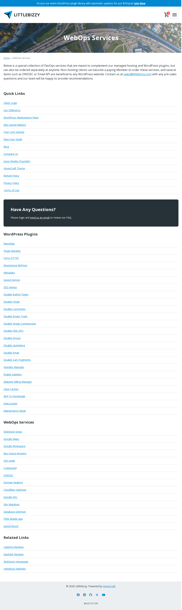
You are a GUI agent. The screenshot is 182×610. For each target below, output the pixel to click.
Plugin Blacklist (12, 251)
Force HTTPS (11, 258)
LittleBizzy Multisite (15, 568)
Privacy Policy (11, 183)
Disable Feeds (12, 301)
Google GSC (10, 497)
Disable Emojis (12, 338)
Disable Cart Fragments (17, 360)
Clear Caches (11, 389)
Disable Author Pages (16, 294)
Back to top (91, 603)
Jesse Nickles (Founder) (17, 161)
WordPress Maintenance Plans (21, 117)
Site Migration (12, 504)
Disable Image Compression (20, 323)
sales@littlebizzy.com (137, 74)
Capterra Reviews (14, 547)
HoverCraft (109, 586)
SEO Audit (9, 460)
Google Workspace (14, 446)
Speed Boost (11, 526)
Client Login (10, 103)
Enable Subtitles (13, 374)
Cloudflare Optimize (15, 489)
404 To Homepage (14, 396)
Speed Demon (12, 280)
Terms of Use (11, 190)
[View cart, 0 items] (167, 15)
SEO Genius (10, 287)
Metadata (9, 272)
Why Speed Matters (15, 125)
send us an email (40, 217)
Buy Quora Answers (15, 453)
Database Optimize (15, 511)
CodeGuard (10, 468)
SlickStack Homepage (16, 561)
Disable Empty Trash (15, 316)
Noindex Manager (14, 367)
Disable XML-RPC (14, 330)
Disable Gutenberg (14, 345)
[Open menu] (174, 15)
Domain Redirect (13, 482)
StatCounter (10, 403)
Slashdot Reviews (14, 554)
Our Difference (12, 110)
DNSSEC (8, 475)
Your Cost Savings (14, 132)
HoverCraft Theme (14, 168)
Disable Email (11, 352)
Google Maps (11, 439)
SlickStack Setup (13, 431)
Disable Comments (15, 309)
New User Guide (13, 139)
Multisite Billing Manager (18, 381)
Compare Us (11, 154)
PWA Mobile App (13, 519)
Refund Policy (11, 175)
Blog (6, 146)
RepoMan (9, 243)
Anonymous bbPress (15, 265)
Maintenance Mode (15, 410)
